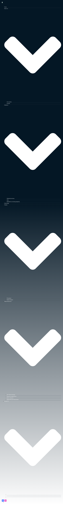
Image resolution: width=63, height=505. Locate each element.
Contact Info (9, 497)
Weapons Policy (7, 502)
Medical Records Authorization (13, 399)
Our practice (9, 101)
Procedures (9, 298)
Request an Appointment (11, 396)
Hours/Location (10, 496)
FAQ (7, 200)
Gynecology (6, 203)
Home (5, 6)
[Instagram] (5, 501)
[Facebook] (3, 501)
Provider (8, 103)
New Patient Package (11, 394)
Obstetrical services (10, 198)
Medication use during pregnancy (13, 201)
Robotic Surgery (10, 299)
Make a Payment (10, 397)
